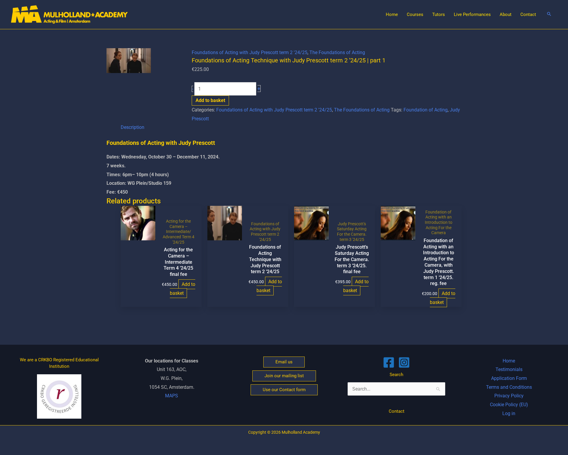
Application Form (509, 378)
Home (509, 361)
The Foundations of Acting (337, 52)
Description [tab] (132, 127)
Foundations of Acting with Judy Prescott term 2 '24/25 (249, 52)
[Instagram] (404, 362)
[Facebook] (389, 362)
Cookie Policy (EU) (509, 404)
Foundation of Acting (426, 110)
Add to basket (210, 100)
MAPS (171, 396)
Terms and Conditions (509, 387)
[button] (549, 14)
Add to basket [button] (182, 288)
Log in (508, 413)
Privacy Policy (509, 396)
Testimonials (509, 369)
